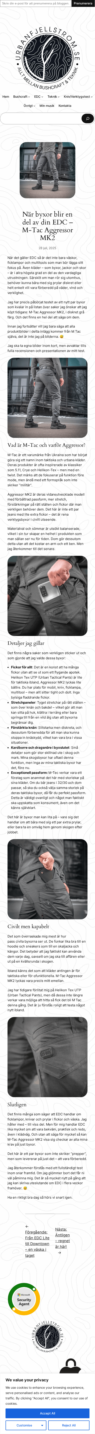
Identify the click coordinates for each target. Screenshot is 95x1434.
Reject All (69, 1425)
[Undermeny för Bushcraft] (29, 97)
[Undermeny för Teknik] (59, 97)
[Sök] (88, 118)
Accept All (47, 1413)
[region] (47, 1403)
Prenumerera (83, 3)
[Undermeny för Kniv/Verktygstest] (92, 97)
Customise (24, 1425)
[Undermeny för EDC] (42, 97)
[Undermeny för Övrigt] (34, 106)
